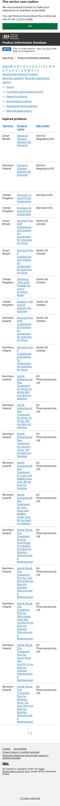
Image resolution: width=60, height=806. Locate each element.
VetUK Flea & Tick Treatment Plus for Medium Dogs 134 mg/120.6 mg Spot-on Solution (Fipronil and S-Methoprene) (25, 704)
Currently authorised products (24, 91)
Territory (7, 126)
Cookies (21, 19)
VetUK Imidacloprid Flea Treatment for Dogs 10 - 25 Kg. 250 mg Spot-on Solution (25, 416)
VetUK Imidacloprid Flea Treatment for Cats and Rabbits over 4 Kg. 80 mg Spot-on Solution (24, 475)
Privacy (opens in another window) (21, 752)
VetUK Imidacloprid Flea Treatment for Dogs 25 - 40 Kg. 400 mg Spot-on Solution (25, 387)
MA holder (42, 126)
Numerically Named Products (20, 74)
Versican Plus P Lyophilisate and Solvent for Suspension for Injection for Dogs (25, 261)
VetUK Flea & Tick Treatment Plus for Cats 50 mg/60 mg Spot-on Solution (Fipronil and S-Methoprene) (25, 583)
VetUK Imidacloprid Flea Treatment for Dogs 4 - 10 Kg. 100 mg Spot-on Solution (24, 445)
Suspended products (19, 101)
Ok (30, 26)
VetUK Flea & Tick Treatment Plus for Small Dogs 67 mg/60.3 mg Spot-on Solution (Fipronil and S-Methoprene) (25, 546)
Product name (22, 127)
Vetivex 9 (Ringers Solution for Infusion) (24, 140)
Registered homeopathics (22, 106)
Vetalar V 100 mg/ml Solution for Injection (25, 306)
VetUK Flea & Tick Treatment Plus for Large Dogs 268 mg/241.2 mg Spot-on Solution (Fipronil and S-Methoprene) (25, 662)
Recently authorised (37, 78)
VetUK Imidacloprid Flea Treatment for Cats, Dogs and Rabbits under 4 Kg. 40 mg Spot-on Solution (24, 509)
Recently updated (13, 78)
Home (10, 87)
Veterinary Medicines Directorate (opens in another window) (25, 756)
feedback (47, 48)
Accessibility (20, 748)
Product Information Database (24, 42)
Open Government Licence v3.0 (23, 770)
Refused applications (19, 110)
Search (6, 82)
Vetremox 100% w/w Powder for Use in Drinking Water (24, 287)
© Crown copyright (30, 798)
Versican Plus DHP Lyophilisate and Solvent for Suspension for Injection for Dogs (25, 232)
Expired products (16, 96)
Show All (7, 66)
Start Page (7, 57)
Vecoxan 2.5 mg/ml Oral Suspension (24, 198)
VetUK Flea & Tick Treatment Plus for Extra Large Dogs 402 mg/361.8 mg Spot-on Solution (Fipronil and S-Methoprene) (25, 621)
